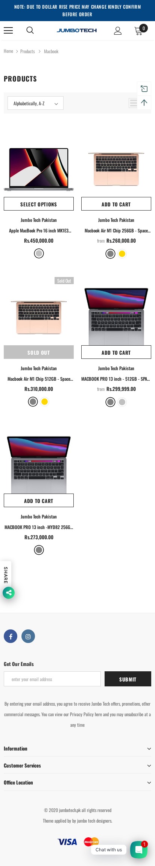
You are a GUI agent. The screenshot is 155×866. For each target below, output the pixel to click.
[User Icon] (118, 31)
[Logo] (77, 30)
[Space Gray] (110, 253)
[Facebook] (10, 636)
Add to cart (116, 204)
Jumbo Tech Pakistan (39, 220)
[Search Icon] (30, 30)
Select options (38, 204)
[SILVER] (122, 402)
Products (27, 51)
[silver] (39, 253)
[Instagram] (28, 636)
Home (8, 51)
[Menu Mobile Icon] (8, 30)
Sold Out (38, 352)
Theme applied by (57, 820)
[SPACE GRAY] (110, 402)
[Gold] (122, 253)
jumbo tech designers (94, 820)
